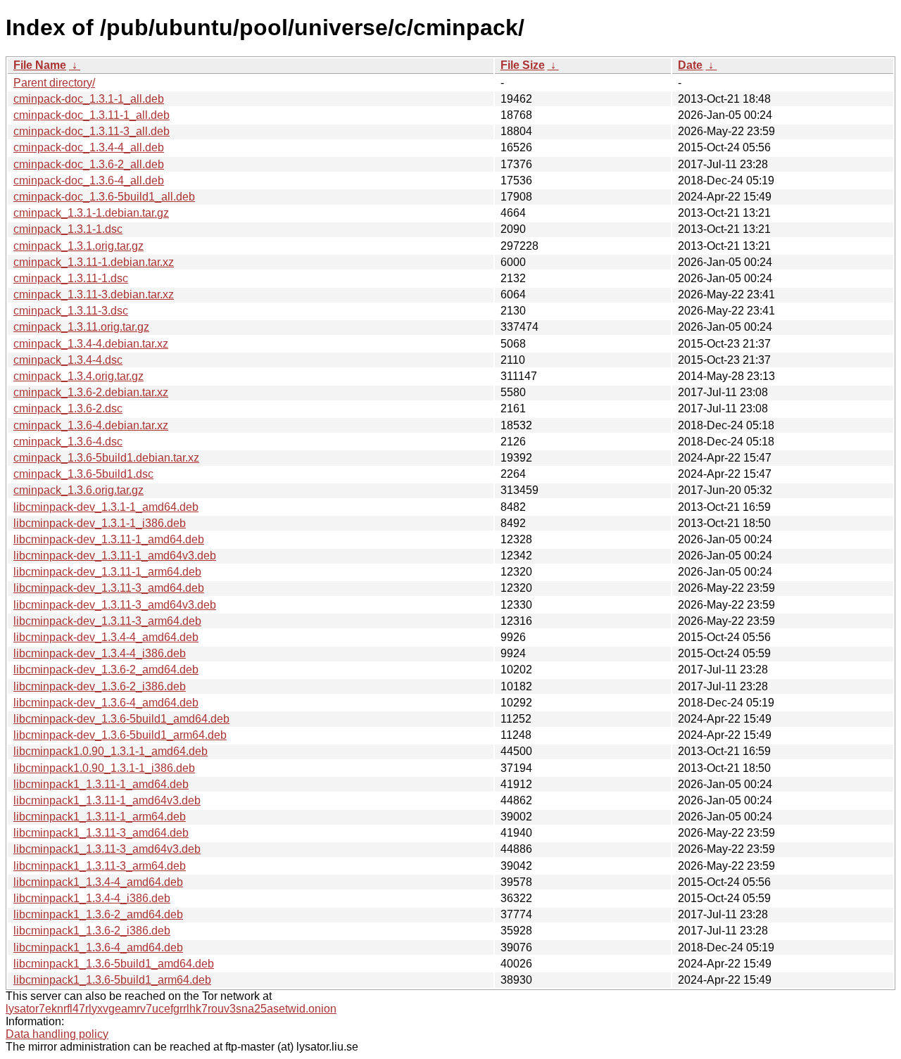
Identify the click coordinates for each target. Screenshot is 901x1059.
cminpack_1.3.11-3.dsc (70, 311)
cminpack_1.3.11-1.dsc (70, 278)
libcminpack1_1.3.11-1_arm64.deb (99, 817)
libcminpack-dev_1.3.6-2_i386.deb (99, 686)
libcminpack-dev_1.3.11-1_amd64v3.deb (114, 556)
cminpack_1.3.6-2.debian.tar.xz (90, 392)
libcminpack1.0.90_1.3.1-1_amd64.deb (110, 751)
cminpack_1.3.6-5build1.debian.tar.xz (106, 458)
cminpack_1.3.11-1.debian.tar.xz (93, 262)
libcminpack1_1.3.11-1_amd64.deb (101, 784)
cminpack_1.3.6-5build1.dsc (83, 474)
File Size (522, 65)
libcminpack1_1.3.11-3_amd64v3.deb (107, 849)
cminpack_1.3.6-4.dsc (67, 442)
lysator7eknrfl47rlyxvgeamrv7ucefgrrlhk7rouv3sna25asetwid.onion (171, 1009)
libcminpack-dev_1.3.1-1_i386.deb (99, 523)
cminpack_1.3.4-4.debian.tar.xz (90, 344)
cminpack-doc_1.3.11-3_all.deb (91, 131)
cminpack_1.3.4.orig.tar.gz (78, 376)
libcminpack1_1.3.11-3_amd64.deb (101, 833)
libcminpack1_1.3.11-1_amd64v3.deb (107, 800)
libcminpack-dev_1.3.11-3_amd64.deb (108, 588)
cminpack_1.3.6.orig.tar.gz (78, 490)
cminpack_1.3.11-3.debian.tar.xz (93, 294)
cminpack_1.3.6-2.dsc (67, 408)
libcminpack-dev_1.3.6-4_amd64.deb (106, 703)
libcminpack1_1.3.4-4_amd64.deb (98, 882)
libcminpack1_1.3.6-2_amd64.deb (98, 914)
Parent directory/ (54, 83)
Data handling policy (57, 1034)
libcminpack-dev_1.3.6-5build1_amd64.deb (121, 719)
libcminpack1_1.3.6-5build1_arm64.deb (112, 980)
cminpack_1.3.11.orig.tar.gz (81, 327)
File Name (39, 65)
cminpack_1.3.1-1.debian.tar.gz (91, 213)
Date (690, 65)
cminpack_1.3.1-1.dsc (67, 229)
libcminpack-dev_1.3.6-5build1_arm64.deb (120, 735)
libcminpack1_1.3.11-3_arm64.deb (99, 866)
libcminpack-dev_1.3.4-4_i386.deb (99, 653)
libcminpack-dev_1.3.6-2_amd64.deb (106, 670)
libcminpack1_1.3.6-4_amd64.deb (98, 947)
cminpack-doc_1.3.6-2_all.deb (88, 164)
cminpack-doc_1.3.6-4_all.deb (88, 180)
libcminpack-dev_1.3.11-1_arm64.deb (107, 572)
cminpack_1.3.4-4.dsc (67, 360)
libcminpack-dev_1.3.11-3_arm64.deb (107, 621)
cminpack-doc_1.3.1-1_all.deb (88, 99)
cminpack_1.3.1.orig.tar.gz (78, 246)
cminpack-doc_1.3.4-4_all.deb (88, 147)
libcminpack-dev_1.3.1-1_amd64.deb (106, 507)
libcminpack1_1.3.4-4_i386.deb (91, 898)
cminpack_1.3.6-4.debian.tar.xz (90, 425)
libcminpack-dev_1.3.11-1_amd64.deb (108, 539)
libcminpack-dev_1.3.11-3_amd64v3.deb (114, 605)
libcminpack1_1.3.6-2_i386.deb (91, 931)
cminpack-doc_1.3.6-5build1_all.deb (104, 197)
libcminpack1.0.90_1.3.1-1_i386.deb (104, 768)
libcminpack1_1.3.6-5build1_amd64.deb (113, 964)
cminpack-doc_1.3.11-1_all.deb (91, 115)
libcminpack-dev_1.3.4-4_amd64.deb (106, 637)
